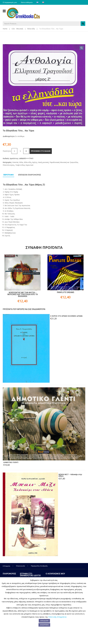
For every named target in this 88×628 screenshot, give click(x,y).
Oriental (15, 162)
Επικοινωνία (20, 566)
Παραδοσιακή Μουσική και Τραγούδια (64, 162)
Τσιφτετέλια (20, 165)
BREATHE (69, 340)
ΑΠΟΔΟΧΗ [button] (44, 621)
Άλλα (21, 162)
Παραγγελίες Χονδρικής (39, 566)
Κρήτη (34, 162)
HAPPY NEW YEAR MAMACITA (14, 316)
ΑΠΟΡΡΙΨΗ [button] (44, 625)
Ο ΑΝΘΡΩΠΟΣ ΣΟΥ (10, 328)
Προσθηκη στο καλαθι (40, 151)
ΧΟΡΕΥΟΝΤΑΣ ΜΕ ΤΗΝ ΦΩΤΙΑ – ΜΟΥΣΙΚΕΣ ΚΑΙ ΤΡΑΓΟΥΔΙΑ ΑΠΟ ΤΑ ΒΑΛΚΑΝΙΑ (22, 294)
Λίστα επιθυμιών (27, 2)
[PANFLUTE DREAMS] (65, 272)
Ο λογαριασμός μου (10, 2)
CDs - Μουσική (17, 29)
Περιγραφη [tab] (8, 175)
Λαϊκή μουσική (43, 162)
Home (5, 29)
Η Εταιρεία (6, 566)
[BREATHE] (34, 369)
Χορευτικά (29, 165)
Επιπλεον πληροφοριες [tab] (29, 175)
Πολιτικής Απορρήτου (57, 617)
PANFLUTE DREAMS (65, 292)
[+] (26, 151)
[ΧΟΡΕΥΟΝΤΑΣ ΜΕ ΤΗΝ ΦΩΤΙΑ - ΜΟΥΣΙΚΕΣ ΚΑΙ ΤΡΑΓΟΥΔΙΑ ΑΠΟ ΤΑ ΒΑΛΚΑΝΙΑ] (22, 272)
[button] (82, 48)
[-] (14, 151)
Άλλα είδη (31, 29)
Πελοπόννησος (8, 165)
